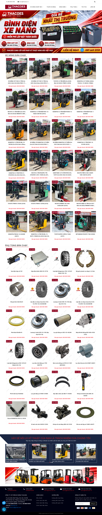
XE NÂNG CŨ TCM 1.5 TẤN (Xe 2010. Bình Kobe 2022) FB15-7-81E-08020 (39, 82)
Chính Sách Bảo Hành (42, 505)
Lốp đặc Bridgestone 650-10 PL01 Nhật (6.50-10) (16, 364)
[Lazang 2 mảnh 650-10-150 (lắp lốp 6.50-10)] (62, 289)
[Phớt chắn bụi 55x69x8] (16, 381)
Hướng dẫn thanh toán (58, 500)
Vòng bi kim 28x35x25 (16, 302)
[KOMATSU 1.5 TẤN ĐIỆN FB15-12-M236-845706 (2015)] (39, 99)
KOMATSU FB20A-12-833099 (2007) (16, 235)
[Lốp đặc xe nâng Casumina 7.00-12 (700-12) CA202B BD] (39, 289)
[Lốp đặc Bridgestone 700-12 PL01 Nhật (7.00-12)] (62, 258)
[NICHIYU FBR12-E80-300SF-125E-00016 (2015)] (85, 160)
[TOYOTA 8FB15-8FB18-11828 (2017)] (62, 221)
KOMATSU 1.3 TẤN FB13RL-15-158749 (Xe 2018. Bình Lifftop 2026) (16, 143)
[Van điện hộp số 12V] (16, 258)
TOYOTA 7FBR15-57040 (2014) (16, 203)
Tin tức (84, 7)
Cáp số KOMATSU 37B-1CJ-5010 (16, 418)
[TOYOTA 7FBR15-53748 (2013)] (39, 191)
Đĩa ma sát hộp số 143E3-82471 (85, 424)
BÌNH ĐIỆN (62, 7)
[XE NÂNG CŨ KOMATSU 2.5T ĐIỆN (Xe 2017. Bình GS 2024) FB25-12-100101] (39, 130)
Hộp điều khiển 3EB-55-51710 (39, 271)
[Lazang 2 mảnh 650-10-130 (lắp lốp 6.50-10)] (39, 320)
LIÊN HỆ (92, 7)
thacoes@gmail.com (15, 507)
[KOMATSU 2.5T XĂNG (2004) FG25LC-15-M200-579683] (85, 68)
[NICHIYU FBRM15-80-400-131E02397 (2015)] (62, 191)
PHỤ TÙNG (73, 7)
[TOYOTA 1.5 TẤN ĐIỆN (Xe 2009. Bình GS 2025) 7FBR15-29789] (62, 68)
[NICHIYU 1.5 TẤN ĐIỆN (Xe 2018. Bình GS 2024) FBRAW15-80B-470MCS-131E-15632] (16, 99)
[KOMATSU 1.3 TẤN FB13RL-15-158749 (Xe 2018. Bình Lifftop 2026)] (16, 130)
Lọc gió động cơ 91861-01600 (39, 393)
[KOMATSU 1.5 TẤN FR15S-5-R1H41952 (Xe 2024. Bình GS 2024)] (16, 160)
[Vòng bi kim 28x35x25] (16, 289)
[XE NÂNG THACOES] (16, 7)
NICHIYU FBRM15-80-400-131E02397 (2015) (62, 204)
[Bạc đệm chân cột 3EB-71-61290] (62, 381)
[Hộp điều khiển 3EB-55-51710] (39, 258)
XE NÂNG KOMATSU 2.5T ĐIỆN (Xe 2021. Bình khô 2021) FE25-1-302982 (62, 143)
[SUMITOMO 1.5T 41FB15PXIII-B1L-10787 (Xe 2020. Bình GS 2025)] (62, 160)
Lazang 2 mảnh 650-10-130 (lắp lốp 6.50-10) (39, 333)
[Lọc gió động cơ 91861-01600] (39, 381)
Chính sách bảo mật (41, 500)
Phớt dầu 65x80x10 (16, 332)
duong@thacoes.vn (68, 490)
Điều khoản (39, 498)
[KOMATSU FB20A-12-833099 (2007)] (16, 221)
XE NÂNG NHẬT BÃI (36, 7)
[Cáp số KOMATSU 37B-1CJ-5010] (16, 409)
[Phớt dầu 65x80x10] (16, 320)
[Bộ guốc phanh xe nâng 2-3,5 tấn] (85, 258)
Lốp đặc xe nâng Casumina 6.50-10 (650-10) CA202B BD (85, 303)
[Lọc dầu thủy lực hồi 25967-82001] (85, 350)
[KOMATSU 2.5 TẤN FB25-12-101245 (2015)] (85, 130)
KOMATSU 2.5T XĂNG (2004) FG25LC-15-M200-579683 (85, 82)
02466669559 (12, 490)
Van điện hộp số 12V (16, 271)
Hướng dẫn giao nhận (57, 503)
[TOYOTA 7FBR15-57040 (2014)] (16, 191)
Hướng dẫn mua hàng (57, 498)
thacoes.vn (14, 505)
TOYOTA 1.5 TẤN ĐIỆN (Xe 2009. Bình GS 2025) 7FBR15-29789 (62, 82)
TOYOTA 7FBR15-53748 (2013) (39, 203)
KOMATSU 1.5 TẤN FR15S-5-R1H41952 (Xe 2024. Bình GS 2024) (17, 174)
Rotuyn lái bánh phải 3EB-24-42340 (85, 394)
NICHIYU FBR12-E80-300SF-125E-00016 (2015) (85, 174)
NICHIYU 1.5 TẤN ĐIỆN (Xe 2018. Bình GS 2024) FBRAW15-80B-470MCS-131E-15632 (17, 113)
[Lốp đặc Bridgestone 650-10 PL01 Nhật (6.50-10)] (16, 350)
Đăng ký (93, 503)
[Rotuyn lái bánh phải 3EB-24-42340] (85, 381)
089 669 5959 (11, 1)
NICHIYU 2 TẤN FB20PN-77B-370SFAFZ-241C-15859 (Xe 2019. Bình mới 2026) (39, 174)
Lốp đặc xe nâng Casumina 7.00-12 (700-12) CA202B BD (39, 303)
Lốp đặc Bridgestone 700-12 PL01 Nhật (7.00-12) (62, 272)
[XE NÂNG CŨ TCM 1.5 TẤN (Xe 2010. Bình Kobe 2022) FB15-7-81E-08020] (39, 68)
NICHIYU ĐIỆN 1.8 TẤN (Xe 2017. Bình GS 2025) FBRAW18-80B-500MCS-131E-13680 (85, 205)
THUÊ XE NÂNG (51, 7)
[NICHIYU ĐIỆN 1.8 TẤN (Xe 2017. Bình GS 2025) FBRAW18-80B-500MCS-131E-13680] (85, 191)
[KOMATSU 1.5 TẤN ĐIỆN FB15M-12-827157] (62, 99)
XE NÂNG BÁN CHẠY (15, 55)
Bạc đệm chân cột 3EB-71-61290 (62, 393)
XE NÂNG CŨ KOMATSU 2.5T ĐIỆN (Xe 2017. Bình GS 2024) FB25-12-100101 (39, 143)
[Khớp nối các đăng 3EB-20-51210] (62, 411)
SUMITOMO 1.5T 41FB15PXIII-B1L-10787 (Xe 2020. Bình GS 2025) (62, 174)
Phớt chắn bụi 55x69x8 (16, 393)
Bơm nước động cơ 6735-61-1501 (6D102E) (62, 364)
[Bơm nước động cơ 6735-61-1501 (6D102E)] (62, 350)
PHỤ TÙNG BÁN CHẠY (16, 245)
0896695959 (30, 490)
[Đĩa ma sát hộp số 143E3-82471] (85, 411)
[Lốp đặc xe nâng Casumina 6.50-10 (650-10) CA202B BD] (85, 289)
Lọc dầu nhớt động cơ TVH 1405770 (39, 364)
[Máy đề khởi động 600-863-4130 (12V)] (85, 320)
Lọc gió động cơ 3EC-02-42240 (62, 332)
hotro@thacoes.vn (24, 1)
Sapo (62, 513)
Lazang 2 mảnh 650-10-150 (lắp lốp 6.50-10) (62, 303)
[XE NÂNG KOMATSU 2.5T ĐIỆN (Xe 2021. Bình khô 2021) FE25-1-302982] (62, 130)
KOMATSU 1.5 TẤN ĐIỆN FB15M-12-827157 (62, 112)
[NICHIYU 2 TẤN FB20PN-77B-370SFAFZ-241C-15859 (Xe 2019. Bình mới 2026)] (39, 160)
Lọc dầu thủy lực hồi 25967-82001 (85, 363)
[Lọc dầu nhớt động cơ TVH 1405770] (39, 350)
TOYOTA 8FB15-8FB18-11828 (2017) (62, 235)
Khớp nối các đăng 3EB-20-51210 (62, 424)
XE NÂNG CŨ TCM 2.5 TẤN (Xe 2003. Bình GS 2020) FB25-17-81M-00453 (16, 82)
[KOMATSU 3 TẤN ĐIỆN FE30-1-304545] (85, 99)
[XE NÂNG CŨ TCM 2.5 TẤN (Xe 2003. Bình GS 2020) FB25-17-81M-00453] (16, 68)
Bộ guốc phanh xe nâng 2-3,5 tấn (85, 271)
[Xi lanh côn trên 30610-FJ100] (39, 411)
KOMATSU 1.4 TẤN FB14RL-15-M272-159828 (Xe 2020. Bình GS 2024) (39, 235)
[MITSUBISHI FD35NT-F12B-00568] (85, 221)
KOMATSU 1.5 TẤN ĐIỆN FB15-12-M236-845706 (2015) (39, 112)
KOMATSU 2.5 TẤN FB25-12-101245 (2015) (85, 143)
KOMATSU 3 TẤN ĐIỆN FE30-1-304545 (85, 112)
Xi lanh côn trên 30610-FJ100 (39, 424)
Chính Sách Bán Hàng (42, 503)
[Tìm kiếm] (94, 1)
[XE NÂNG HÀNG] (51, 475)
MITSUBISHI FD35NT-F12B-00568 (85, 234)
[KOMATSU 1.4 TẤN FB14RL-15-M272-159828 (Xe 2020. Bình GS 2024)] (39, 221)
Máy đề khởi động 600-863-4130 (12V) (85, 333)
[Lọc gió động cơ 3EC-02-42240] (62, 320)
